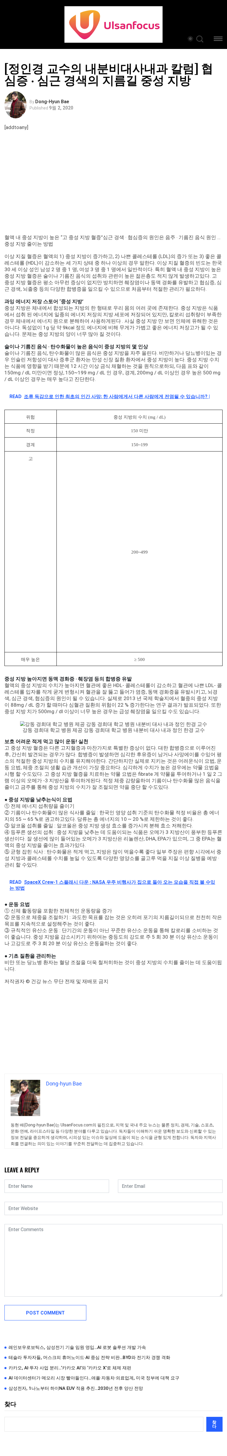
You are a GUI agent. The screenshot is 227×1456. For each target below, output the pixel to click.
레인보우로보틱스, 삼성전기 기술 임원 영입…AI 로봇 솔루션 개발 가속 (77, 1347)
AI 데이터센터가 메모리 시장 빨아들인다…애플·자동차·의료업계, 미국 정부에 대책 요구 (94, 1378)
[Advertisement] (115, 189)
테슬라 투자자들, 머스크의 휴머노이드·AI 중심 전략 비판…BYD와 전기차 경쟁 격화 (89, 1357)
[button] (218, 40)
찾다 (10, 1404)
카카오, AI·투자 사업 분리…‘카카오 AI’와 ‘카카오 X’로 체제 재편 (70, 1368)
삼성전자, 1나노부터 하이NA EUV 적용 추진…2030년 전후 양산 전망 (76, 1388)
